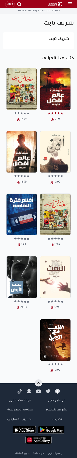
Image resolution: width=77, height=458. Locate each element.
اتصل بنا (57, 419)
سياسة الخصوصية (20, 410)
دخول (10, 4)
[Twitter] (48, 391)
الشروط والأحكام (57, 410)
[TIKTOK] (19, 391)
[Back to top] (38, 382)
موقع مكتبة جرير (20, 400)
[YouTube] (38, 391)
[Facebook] (57, 391)
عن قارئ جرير (57, 400)
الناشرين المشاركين (20, 419)
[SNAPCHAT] (29, 391)
